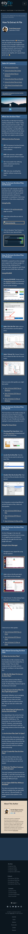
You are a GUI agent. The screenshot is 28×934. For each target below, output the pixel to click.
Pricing (14, 919)
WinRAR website (11, 281)
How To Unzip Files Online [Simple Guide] (14, 99)
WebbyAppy (12, 913)
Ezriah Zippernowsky (15, 28)
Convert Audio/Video (14, 894)
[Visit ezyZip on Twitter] (10, 907)
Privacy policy (14, 924)
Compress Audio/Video (14, 871)
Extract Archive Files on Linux (13, 82)
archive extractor (18, 209)
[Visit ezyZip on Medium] (18, 907)
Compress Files (12, 866)
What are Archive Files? (11, 67)
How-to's (14, 930)
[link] (3, 99)
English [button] (14, 903)
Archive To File (12, 890)
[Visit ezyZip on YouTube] (13, 907)
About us (14, 922)
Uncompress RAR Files (13, 880)
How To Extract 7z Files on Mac (14, 521)
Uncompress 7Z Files (13, 882)
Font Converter (12, 896)
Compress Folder (12, 868)
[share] (24, 99)
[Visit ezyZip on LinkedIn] (15, 907)
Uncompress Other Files (14, 884)
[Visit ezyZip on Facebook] (7, 907)
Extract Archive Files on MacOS (14, 79)
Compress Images (12, 870)
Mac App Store (10, 433)
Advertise (14, 916)
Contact (14, 927)
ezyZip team (15, 830)
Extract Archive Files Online (13, 70)
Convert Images (12, 892)
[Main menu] (24, 3)
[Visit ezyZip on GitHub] (21, 907)
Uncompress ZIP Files (13, 878)
